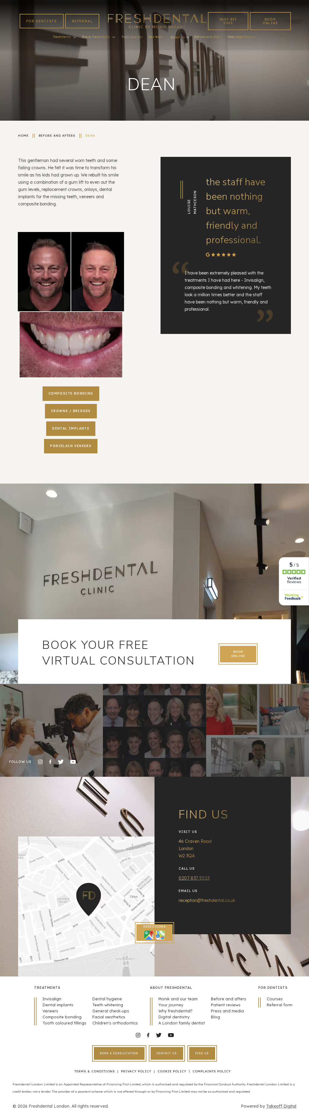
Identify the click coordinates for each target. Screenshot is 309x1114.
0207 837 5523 (228, 21)
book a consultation (119, 1053)
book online (270, 21)
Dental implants (58, 1004)
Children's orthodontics (115, 1022)
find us (202, 1053)
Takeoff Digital (281, 1106)
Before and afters (208, 37)
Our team (156, 37)
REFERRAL (82, 21)
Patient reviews (226, 1004)
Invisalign (52, 998)
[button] (64, 37)
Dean (90, 136)
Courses (275, 998)
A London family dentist (181, 1022)
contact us (167, 1053)
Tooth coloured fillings (64, 1022)
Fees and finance (242, 37)
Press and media (227, 1010)
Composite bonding (62, 1016)
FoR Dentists (41, 21)
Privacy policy (136, 1071)
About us (177, 37)
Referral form (279, 1004)
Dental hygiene (107, 998)
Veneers (50, 1010)
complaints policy (212, 1071)
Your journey (132, 37)
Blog (215, 1016)
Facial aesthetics (108, 1016)
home (23, 136)
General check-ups (110, 1010)
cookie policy (172, 1071)
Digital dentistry (174, 1016)
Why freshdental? (175, 1010)
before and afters (57, 136)
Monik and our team (178, 998)
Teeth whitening (107, 1004)
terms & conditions (95, 1071)
